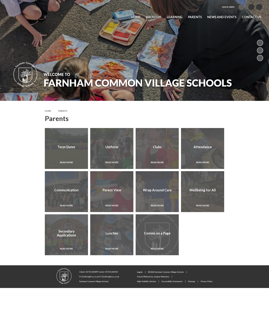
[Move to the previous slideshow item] (260, 50)
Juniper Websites (161, 276)
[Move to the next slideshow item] (260, 58)
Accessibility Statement (172, 281)
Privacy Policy (207, 281)
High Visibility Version (146, 281)
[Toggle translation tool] (251, 7)
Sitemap (191, 281)
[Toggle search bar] (259, 7)
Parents (62, 111)
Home (48, 111)
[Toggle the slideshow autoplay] (260, 43)
